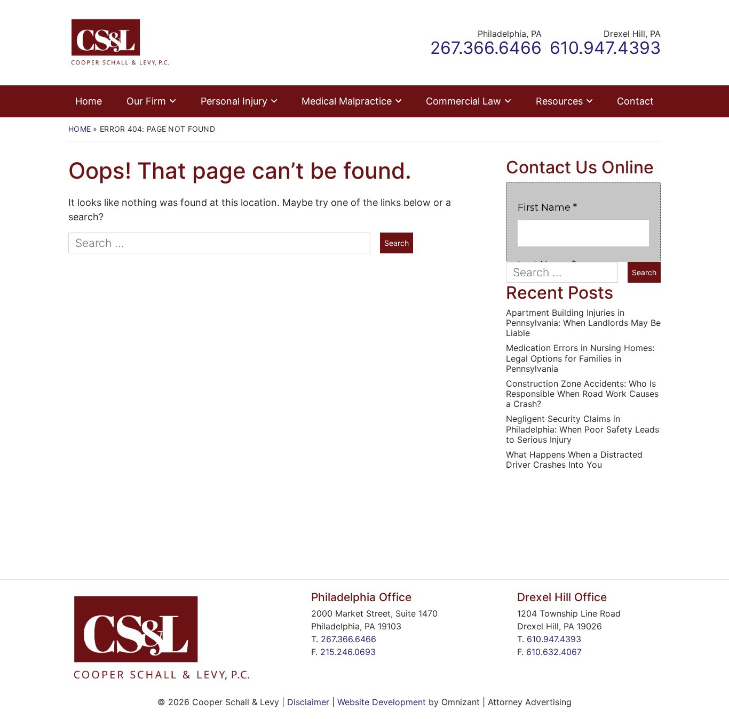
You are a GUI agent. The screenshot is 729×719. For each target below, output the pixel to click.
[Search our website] (224, 243)
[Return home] (120, 41)
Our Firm (146, 101)
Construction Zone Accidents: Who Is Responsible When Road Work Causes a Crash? (582, 394)
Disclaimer (308, 702)
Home (88, 101)
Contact (635, 101)
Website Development (381, 702)
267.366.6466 (348, 639)
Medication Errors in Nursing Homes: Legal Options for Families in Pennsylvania (580, 358)
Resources (559, 101)
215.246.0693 (348, 651)
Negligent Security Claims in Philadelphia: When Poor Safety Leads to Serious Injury (582, 429)
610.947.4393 (554, 639)
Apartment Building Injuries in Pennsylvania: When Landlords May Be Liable (583, 323)
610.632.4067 (554, 651)
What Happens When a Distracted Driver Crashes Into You (574, 460)
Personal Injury (234, 101)
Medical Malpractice (347, 101)
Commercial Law (463, 101)
